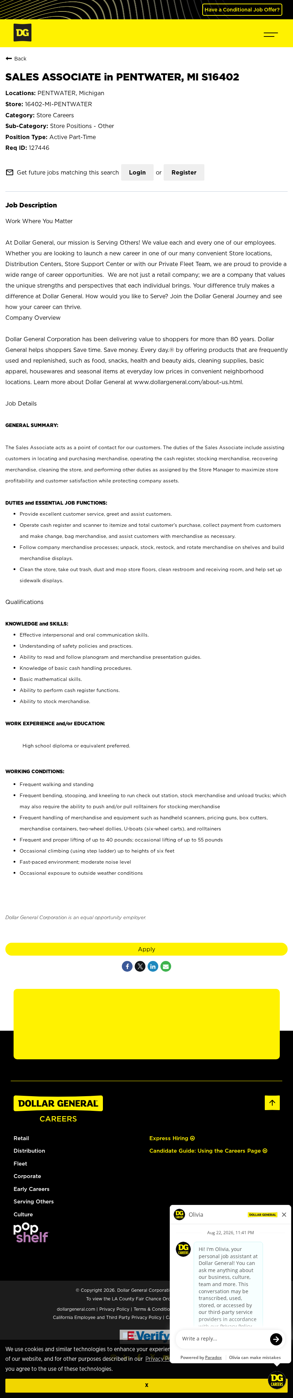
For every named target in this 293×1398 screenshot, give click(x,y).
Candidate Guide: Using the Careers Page (206, 1151)
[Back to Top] (272, 1109)
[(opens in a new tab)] (31, 1240)
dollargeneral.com (76, 1309)
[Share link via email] (165, 966)
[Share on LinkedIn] (152, 966)
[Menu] (270, 33)
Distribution (29, 1151)
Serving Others (34, 1201)
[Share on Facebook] (127, 966)
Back (20, 58)
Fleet (20, 1164)
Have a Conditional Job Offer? (242, 9)
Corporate (27, 1176)
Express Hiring (169, 1138)
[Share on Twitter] (140, 966)
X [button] (146, 1385)
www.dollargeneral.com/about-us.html (188, 382)
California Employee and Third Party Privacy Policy (108, 1317)
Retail (21, 1138)
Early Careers (32, 1189)
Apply (146, 949)
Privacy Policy (162, 1359)
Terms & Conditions (154, 1309)
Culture (23, 1214)
